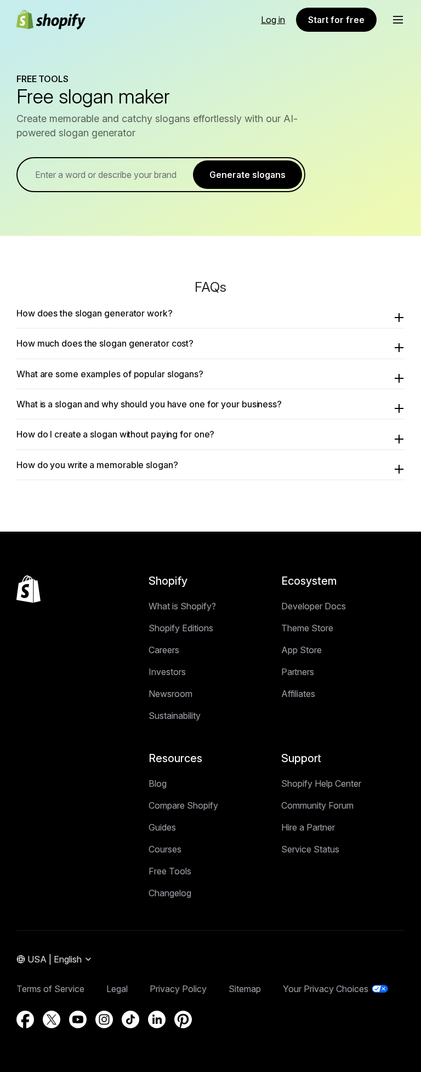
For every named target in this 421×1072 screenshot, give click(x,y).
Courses (165, 849)
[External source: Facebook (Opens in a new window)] (25, 1019)
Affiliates (298, 693)
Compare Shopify (183, 805)
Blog (158, 783)
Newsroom (170, 693)
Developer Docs (313, 606)
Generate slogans (247, 174)
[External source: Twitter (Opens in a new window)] (51, 1019)
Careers (164, 649)
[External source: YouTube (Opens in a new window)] (78, 1019)
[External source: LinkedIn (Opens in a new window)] (157, 1019)
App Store (301, 649)
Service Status (310, 849)
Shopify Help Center (321, 783)
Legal (117, 988)
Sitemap (245, 988)
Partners (297, 671)
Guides (162, 827)
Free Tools (170, 871)
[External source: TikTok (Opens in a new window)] (130, 1019)
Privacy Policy (178, 988)
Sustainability (175, 715)
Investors (167, 671)
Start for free (336, 19)
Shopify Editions (181, 628)
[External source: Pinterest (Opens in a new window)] (183, 1019)
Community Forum (317, 805)
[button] (398, 19)
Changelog (170, 892)
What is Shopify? (182, 606)
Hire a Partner (308, 827)
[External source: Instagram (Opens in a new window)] (104, 1019)
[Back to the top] (28, 589)
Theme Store (307, 628)
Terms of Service (50, 988)
